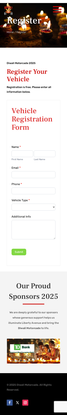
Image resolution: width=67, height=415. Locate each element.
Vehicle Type (21, 200)
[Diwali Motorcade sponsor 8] (33, 363)
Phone (17, 184)
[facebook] (10, 403)
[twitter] (17, 403)
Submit (19, 252)
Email (16, 167)
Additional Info (21, 216)
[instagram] (25, 403)
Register (21, 32)
